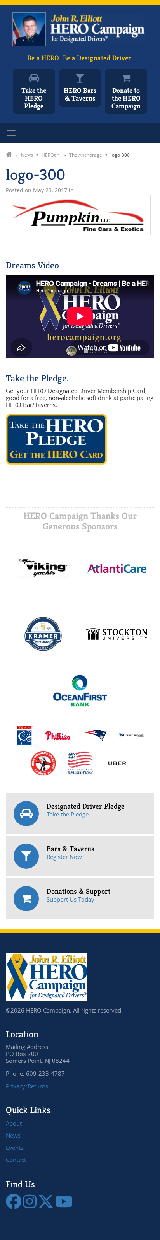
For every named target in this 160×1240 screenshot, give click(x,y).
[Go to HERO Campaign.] (9, 155)
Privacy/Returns (27, 1086)
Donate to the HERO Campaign (126, 98)
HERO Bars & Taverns (80, 94)
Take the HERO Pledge (33, 98)
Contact (16, 1159)
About (14, 1123)
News (13, 1135)
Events (14, 1147)
